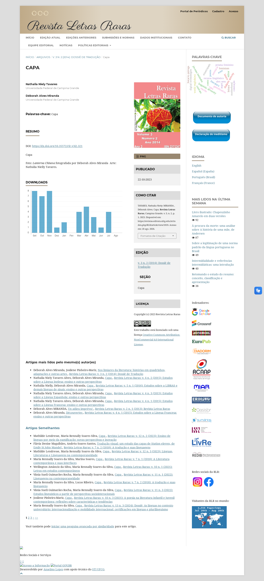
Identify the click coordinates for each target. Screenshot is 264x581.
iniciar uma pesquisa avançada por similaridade (82, 526)
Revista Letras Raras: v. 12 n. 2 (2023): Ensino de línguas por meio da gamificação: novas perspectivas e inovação (101, 438)
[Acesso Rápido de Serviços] (20, 561)
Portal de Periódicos (194, 11)
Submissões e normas (118, 37)
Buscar (230, 37)
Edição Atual (50, 37)
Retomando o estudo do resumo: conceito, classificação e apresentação (213, 278)
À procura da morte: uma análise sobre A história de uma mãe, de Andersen (213, 229)
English (196, 165)
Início (30, 37)
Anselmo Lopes (53, 569)
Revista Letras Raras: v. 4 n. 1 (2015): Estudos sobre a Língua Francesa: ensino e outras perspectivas (103, 403)
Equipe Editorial (41, 45)
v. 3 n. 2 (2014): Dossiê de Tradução (76, 57)
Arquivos (43, 57)
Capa (108, 378)
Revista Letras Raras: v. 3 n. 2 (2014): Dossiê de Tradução (106, 374)
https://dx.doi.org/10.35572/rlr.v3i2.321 (57, 146)
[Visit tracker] (209, 527)
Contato (184, 37)
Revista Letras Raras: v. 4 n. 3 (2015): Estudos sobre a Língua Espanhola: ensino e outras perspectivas (103, 395)
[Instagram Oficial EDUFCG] (23, 561)
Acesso (233, 11)
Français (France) (203, 183)
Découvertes (74, 412)
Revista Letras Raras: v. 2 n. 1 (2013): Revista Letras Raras (132, 409)
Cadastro (218, 11)
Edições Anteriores (81, 37)
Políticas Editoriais (93, 45)
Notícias (66, 45)
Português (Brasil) (203, 177)
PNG (142, 156)
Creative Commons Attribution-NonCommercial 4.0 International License (157, 339)
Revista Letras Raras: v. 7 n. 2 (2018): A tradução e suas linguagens (107, 447)
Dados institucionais (156, 37)
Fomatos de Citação (153, 235)
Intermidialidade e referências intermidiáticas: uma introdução (213, 262)
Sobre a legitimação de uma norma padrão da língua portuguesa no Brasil (215, 247)
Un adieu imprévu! (81, 409)
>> (36, 517)
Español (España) (203, 171)
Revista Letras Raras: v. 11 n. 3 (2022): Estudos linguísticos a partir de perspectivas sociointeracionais (103, 492)
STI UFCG (98, 569)
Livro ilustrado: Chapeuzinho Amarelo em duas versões (211, 214)
